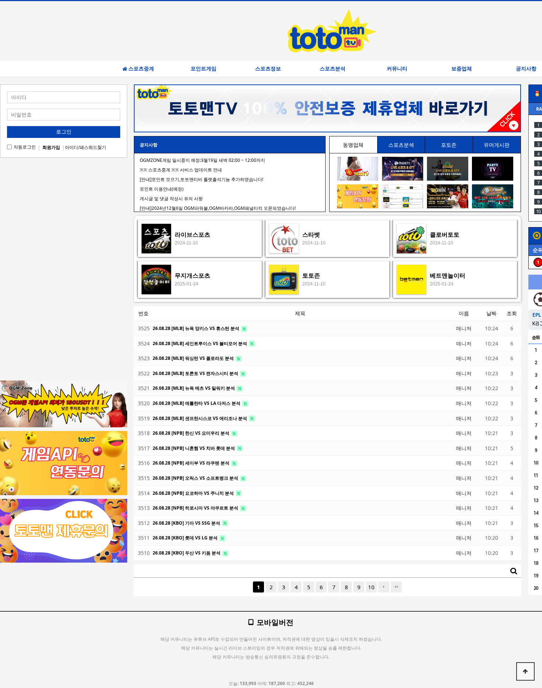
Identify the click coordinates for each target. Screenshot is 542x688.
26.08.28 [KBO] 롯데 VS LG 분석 (186, 538)
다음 (383, 587)
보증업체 (461, 69)
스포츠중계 (141, 69)
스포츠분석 (332, 69)
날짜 (491, 313)
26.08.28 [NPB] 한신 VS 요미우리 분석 (191, 433)
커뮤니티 (397, 69)
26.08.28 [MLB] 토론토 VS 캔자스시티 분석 (196, 373)
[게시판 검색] (514, 570)
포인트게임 (203, 69)
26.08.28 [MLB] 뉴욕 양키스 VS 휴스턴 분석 (196, 328)
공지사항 (148, 145)
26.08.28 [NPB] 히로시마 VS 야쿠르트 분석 (196, 508)
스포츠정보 (268, 69)
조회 (512, 313)
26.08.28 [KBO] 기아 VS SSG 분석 (187, 523)
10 (371, 587)
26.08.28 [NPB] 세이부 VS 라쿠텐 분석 (191, 463)
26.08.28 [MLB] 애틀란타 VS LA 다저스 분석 (197, 403)
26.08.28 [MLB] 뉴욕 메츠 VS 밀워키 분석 (194, 388)
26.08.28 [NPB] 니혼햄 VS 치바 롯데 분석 (194, 448)
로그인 (64, 132)
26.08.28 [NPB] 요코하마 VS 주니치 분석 (194, 493)
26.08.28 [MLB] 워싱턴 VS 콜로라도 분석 (194, 358)
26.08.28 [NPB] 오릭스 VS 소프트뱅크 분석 (196, 478)
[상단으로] (525, 671)
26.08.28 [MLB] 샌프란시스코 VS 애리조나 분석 (200, 418)
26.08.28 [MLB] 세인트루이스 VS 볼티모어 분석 (200, 343)
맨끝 (396, 587)
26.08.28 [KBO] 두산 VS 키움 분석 (187, 553)
